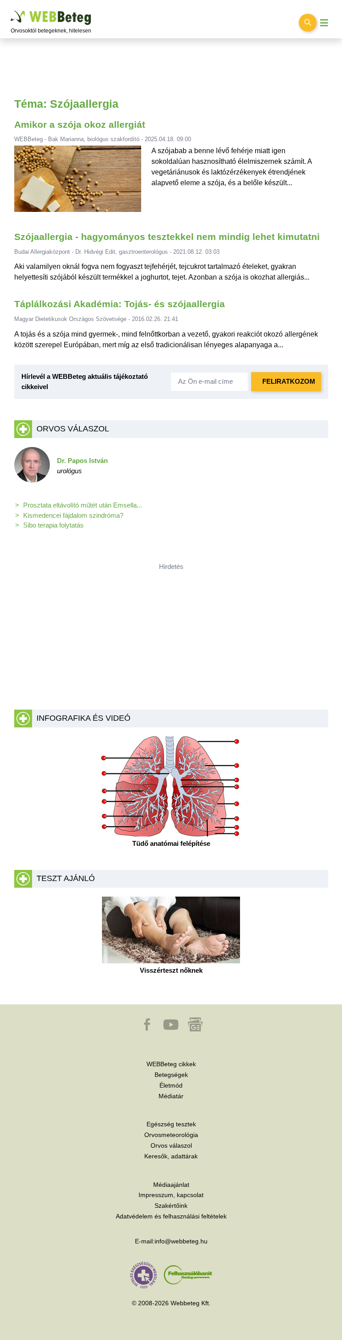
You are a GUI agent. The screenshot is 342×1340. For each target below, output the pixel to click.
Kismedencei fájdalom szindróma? (73, 515)
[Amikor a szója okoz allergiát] (77, 182)
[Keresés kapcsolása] (308, 23)
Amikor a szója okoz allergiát (79, 124)
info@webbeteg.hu (181, 1241)
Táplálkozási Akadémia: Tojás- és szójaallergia (119, 304)
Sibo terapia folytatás (53, 525)
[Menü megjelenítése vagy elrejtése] (324, 22)
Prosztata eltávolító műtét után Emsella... (82, 505)
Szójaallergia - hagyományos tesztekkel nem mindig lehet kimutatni (167, 236)
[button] (147, 1028)
